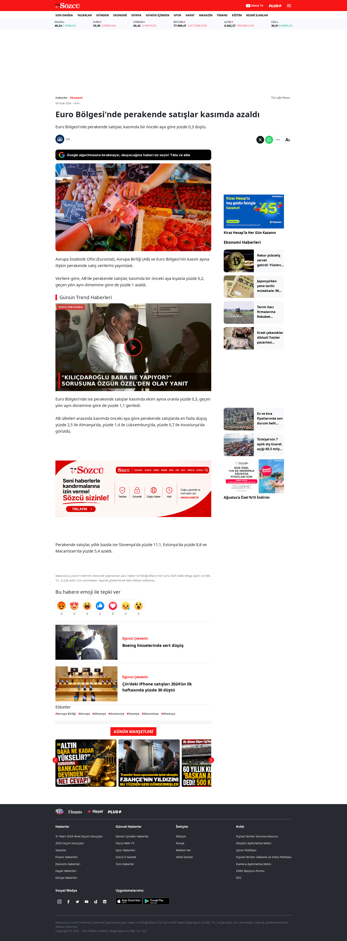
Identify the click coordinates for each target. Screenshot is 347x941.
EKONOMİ (120, 15)
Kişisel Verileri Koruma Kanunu (257, 836)
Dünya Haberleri (66, 878)
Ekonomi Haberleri (242, 242)
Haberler (62, 826)
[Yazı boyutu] (288, 140)
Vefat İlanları (184, 857)
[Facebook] (68, 902)
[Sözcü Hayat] (95, 811)
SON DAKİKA (64, 15)
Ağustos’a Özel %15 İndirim (247, 497)
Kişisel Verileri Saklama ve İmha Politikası (264, 857)
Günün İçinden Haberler (132, 836)
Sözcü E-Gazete (126, 857)
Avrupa (85, 714)
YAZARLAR (84, 15)
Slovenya (169, 714)
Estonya (134, 714)
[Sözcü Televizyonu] (59, 811)
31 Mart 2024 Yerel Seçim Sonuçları (79, 836)
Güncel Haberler (129, 826)
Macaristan (151, 714)
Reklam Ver (183, 850)
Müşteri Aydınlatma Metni (253, 843)
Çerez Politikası (246, 850)
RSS (238, 878)
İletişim (181, 836)
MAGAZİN (205, 15)
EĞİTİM (237, 15)
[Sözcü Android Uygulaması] (156, 901)
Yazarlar (60, 850)
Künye (180, 843)
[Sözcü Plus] (114, 811)
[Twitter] (77, 902)
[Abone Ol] (280, 97)
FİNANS (222, 15)
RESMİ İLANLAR (257, 15)
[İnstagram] (59, 902)
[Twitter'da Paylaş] (260, 140)
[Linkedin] (105, 902)
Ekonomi (76, 98)
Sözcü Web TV (125, 843)
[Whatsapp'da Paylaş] (269, 140)
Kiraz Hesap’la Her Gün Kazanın (250, 232)
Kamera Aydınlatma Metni (253, 864)
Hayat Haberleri (66, 871)
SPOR (177, 15)
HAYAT (190, 15)
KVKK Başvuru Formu (250, 871)
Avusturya (117, 714)
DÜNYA (136, 15)
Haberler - (62, 98)
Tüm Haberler (125, 864)
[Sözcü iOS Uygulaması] (129, 901)
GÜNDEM (102, 15)
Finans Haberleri (66, 857)
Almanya (100, 714)
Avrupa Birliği (66, 714)
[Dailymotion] (96, 902)
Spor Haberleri (125, 850)
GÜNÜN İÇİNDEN (157, 15)
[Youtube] (87, 902)
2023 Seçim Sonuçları (69, 843)
